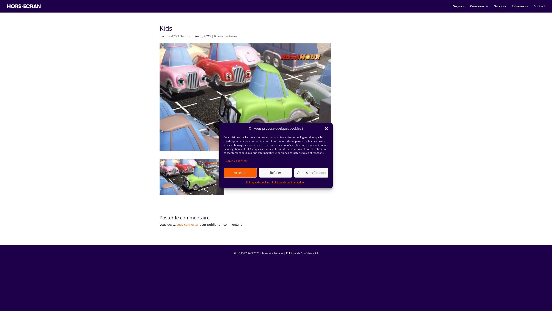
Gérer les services (237, 161)
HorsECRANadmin (178, 36)
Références (520, 6)
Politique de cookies (258, 182)
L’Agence (458, 6)
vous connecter (188, 224)
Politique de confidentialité (288, 182)
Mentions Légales (272, 253)
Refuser (275, 172)
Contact (539, 6)
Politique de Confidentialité (302, 253)
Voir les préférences (311, 172)
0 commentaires (225, 36)
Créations (477, 6)
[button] (326, 128)
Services (500, 6)
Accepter (240, 172)
